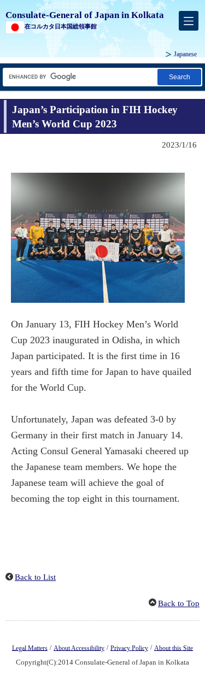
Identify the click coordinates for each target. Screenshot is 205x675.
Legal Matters (30, 647)
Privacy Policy (129, 647)
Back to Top (179, 603)
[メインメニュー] (188, 21)
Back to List (35, 577)
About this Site (173, 647)
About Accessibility (79, 647)
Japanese (185, 54)
